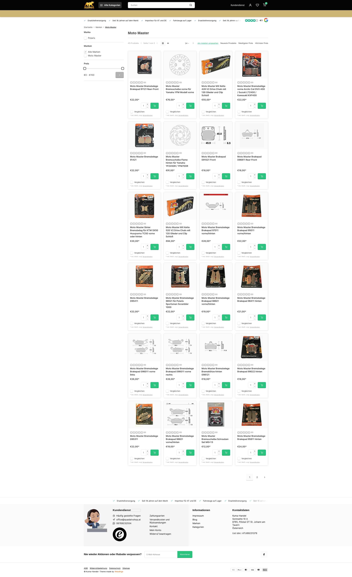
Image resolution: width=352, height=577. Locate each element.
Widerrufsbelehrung (98, 568)
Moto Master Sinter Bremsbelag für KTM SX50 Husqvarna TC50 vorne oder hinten (144, 232)
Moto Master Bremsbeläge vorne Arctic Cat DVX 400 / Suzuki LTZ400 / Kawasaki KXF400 (251, 91)
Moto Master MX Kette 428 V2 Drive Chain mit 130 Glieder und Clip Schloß (214, 91)
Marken (99, 27)
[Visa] (252, 570)
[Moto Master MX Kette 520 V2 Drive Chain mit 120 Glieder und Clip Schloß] (180, 206)
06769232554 (123, 523)
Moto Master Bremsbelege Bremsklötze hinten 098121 (215, 371)
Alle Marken (94, 51)
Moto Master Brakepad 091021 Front (214, 158)
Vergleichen (139, 112)
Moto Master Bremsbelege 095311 (144, 437)
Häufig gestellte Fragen (128, 515)
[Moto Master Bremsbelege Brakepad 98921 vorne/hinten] (216, 276)
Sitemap (126, 568)
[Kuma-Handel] (89, 5)
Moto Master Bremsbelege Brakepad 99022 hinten (251, 370)
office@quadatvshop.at (128, 519)
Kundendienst (238, 5)
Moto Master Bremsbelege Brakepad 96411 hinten (251, 299)
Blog (195, 519)
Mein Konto (155, 530)
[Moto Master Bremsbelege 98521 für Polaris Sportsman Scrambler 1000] (180, 276)
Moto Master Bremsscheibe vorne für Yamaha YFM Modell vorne (180, 89)
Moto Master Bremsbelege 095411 (144, 299)
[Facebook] (264, 554)
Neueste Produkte (228, 43)
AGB (86, 568)
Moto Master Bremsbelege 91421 (144, 158)
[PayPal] (240, 570)
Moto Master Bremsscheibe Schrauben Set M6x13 (215, 439)
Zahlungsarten (157, 515)
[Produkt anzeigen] (154, 106)
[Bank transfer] (233, 570)
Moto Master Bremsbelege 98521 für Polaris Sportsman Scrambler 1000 (180, 303)
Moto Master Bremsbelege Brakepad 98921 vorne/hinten (215, 301)
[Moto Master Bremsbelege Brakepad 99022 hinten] (251, 347)
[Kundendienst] (136, 510)
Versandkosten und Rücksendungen (160, 521)
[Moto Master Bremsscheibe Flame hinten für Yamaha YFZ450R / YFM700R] (180, 135)
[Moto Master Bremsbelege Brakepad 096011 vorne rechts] (180, 347)
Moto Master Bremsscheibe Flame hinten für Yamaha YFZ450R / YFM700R (177, 161)
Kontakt (154, 526)
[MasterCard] (246, 570)
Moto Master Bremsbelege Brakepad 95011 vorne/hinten (251, 230)
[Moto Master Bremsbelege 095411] (144, 276)
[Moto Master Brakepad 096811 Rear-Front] (251, 135)
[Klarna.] (265, 570)
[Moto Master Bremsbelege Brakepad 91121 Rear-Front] (144, 65)
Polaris (91, 38)
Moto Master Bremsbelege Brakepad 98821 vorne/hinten (180, 439)
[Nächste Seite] (264, 477)
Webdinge (119, 571)
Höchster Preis (261, 43)
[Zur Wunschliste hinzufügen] (156, 55)
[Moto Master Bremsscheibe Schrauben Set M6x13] (216, 414)
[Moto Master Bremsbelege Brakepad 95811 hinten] (251, 414)
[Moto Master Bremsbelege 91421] (144, 135)
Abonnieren (185, 554)
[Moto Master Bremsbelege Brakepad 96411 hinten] (251, 276)
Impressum (198, 515)
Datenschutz (114, 568)
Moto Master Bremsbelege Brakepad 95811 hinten (251, 437)
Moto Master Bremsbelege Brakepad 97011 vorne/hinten (215, 230)
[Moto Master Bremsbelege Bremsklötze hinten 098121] (216, 347)
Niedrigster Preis (245, 43)
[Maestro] (259, 570)
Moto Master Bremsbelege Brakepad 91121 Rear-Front (144, 87)
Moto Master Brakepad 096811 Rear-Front (249, 158)
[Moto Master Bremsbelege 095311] (144, 414)
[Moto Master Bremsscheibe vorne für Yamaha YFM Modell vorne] (180, 65)
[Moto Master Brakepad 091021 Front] (216, 135)
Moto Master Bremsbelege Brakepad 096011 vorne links (144, 371)
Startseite (88, 27)
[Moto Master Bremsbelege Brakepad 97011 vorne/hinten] (216, 206)
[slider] (84, 68)
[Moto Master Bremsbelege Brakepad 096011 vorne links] (144, 347)
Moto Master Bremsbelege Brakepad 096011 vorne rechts (180, 371)
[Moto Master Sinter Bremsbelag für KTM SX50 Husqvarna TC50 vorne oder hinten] (144, 206)
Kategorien (198, 527)
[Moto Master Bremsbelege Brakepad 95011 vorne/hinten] (251, 206)
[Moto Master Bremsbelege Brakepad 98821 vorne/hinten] (180, 414)
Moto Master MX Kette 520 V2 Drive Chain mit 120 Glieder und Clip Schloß (178, 232)
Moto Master (110, 27)
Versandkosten (147, 115)
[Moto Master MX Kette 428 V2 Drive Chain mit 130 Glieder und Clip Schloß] (216, 65)
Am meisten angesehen (208, 43)
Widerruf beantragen (160, 533)
